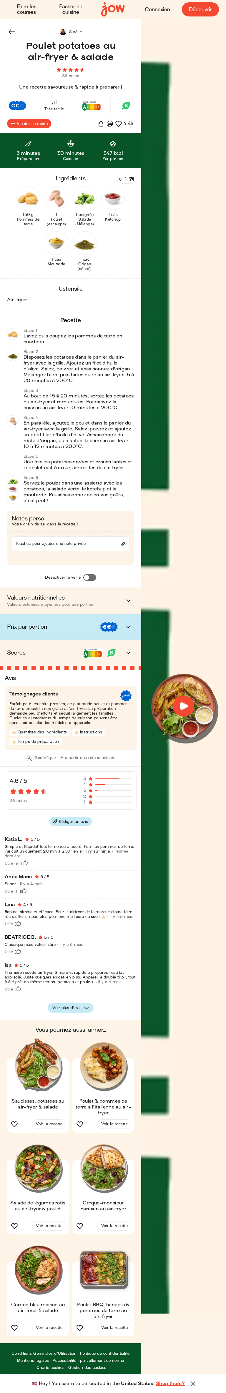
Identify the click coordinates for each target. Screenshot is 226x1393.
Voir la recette (49, 1124)
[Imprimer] (110, 123)
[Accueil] (113, 9)
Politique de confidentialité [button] (104, 1353)
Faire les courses (26, 9)
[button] (11, 31)
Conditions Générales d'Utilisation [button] (44, 1353)
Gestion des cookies (87, 1367)
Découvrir (200, 9)
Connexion (157, 9)
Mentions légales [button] (33, 1360)
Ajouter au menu (32, 124)
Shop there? (170, 1383)
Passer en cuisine (70, 9)
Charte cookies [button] (50, 1367)
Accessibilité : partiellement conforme (88, 1360)
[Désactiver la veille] (89, 577)
